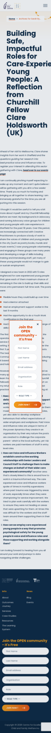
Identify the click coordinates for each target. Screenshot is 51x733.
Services (6, 611)
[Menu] (45, 5)
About (5, 597)
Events (30, 602)
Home (12, 18)
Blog (29, 597)
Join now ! (24, 404)
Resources (7, 620)
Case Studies (9, 615)
